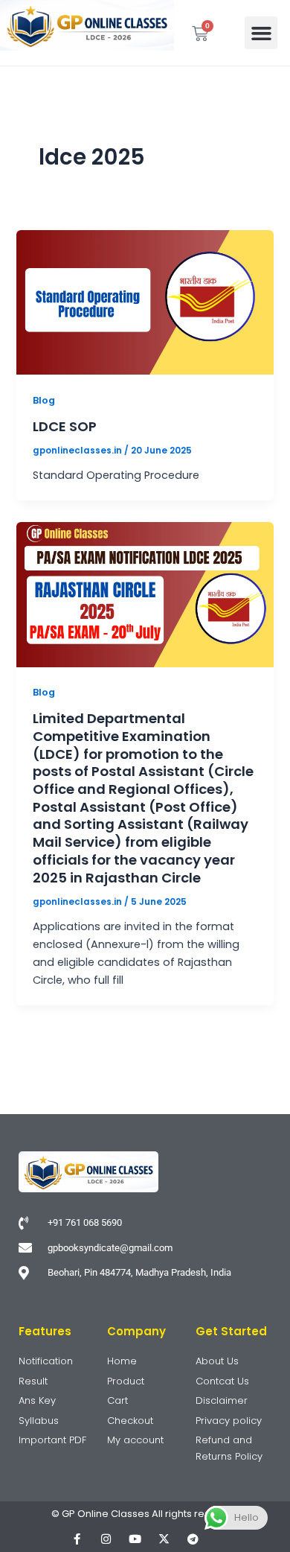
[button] (261, 32)
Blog (44, 400)
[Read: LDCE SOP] (144, 301)
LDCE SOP (65, 426)
